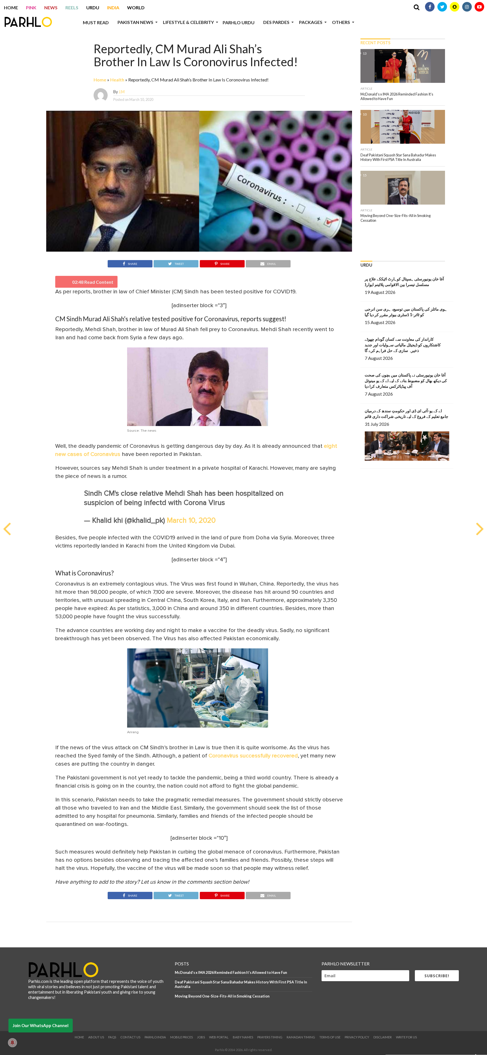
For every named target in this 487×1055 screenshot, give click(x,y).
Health (117, 79)
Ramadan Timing (301, 1037)
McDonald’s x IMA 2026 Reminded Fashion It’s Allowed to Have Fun (231, 972)
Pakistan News (135, 22)
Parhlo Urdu (238, 22)
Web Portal (219, 1037)
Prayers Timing (269, 1037)
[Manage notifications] (12, 1042)
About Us (96, 1037)
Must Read (96, 22)
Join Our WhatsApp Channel (40, 1025)
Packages (310, 22)
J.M (122, 91)
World (136, 7)
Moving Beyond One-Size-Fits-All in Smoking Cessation (222, 996)
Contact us (130, 1037)
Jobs (201, 1037)
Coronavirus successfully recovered (253, 756)
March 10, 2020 (191, 520)
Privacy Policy (357, 1037)
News (50, 7)
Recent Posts (375, 42)
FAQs (112, 1037)
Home (11, 7)
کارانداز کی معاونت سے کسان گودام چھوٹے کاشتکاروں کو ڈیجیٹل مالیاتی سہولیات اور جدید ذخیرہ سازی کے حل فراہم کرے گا (403, 345)
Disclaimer (382, 1037)
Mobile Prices (181, 1037)
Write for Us (406, 1037)
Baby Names (243, 1037)
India (113, 7)
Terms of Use (329, 1037)
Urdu (92, 7)
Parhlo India (155, 1037)
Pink (31, 7)
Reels (71, 7)
